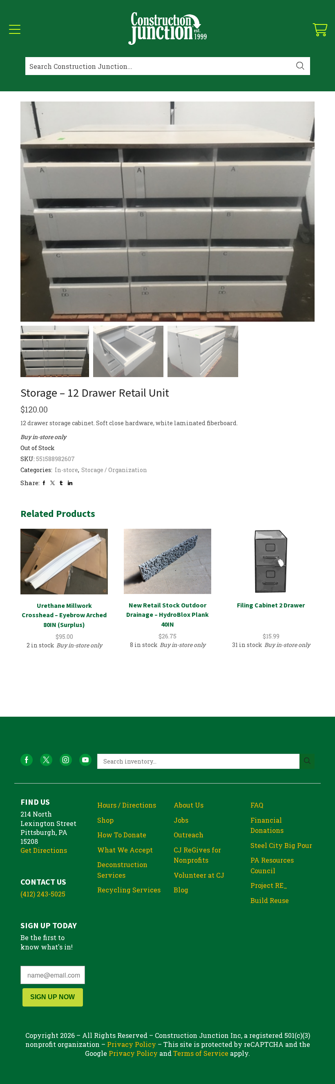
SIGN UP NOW (52, 996)
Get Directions (43, 850)
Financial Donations (267, 825)
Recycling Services (129, 889)
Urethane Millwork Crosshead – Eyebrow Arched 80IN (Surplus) (64, 615)
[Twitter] (52, 483)
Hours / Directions (126, 805)
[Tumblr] (61, 483)
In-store (66, 470)
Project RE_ (268, 885)
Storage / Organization (114, 470)
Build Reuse (269, 900)
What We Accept (125, 850)
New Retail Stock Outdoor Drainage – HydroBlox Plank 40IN (167, 615)
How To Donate (121, 834)
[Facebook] (44, 483)
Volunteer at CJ (199, 875)
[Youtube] (85, 760)
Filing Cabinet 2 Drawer (271, 605)
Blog (181, 889)
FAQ (256, 805)
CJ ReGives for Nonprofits (197, 855)
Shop (105, 820)
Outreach (188, 834)
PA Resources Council (272, 865)
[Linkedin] (70, 483)
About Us (188, 805)
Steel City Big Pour (281, 845)
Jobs (181, 820)
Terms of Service (200, 1053)
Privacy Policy (131, 1044)
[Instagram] (66, 760)
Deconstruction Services (122, 869)
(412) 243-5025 (42, 894)
